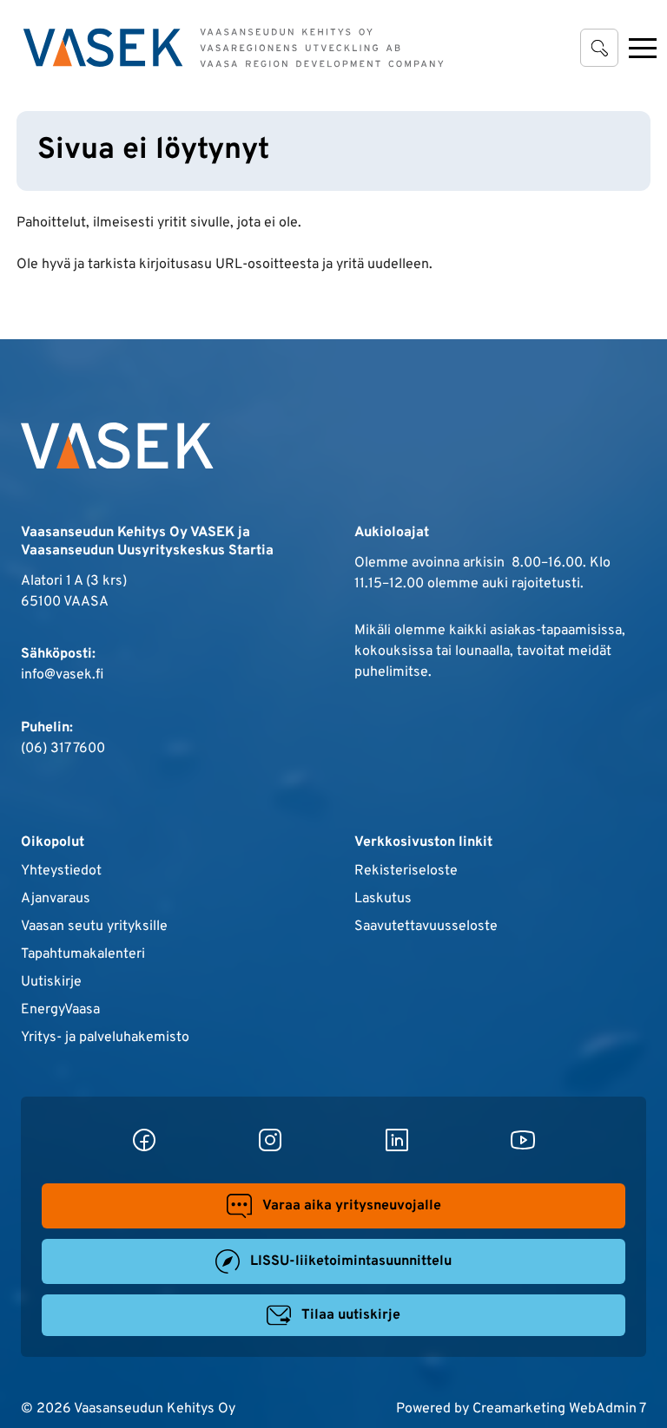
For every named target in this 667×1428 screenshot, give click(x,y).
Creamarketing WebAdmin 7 (559, 1409)
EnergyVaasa (60, 1010)
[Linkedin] (397, 1140)
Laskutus (383, 898)
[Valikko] (642, 47)
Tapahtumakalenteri (83, 954)
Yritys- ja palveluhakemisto (105, 1037)
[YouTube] (523, 1140)
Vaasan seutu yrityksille (94, 926)
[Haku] (599, 48)
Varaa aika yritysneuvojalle (351, 1206)
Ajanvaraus (55, 898)
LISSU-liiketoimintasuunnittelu (351, 1261)
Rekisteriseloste (406, 871)
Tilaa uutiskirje (350, 1315)
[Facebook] (144, 1140)
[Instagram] (270, 1140)
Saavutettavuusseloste (426, 926)
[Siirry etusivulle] (234, 47)
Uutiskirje (51, 982)
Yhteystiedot (61, 871)
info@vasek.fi (62, 675)
